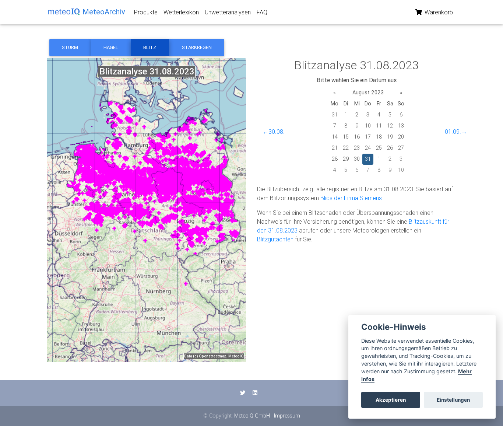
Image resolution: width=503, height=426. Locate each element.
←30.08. (274, 131)
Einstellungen (453, 400)
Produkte (146, 12)
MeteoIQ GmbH (252, 415)
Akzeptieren (391, 400)
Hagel (110, 47)
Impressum (287, 415)
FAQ (262, 12)
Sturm (70, 47)
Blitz (149, 47)
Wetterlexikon (181, 12)
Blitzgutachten (275, 239)
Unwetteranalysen (228, 12)
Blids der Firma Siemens (351, 198)
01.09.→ (456, 131)
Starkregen (197, 47)
